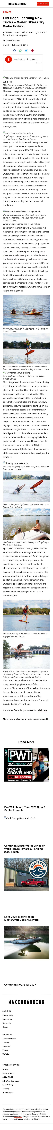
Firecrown (18, 1116)
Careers (5, 1027)
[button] (14, 50)
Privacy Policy (7, 1015)
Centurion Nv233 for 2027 (20, 984)
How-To (7, 12)
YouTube (5, 1054)
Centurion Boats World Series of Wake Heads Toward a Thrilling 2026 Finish (24, 848)
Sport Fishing (7, 1085)
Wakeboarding (7, 1093)
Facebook (6, 1042)
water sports (33, 719)
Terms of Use (7, 1019)
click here (42, 710)
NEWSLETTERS (43, 4)
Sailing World (7, 1077)
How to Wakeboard (17, 719)
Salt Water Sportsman (10, 1081)
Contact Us (6, 1023)
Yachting (5, 1089)
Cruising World (8, 1073)
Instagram (6, 1046)
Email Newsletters (9, 1039)
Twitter (5, 1050)
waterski (44, 719)
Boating (5, 1069)
